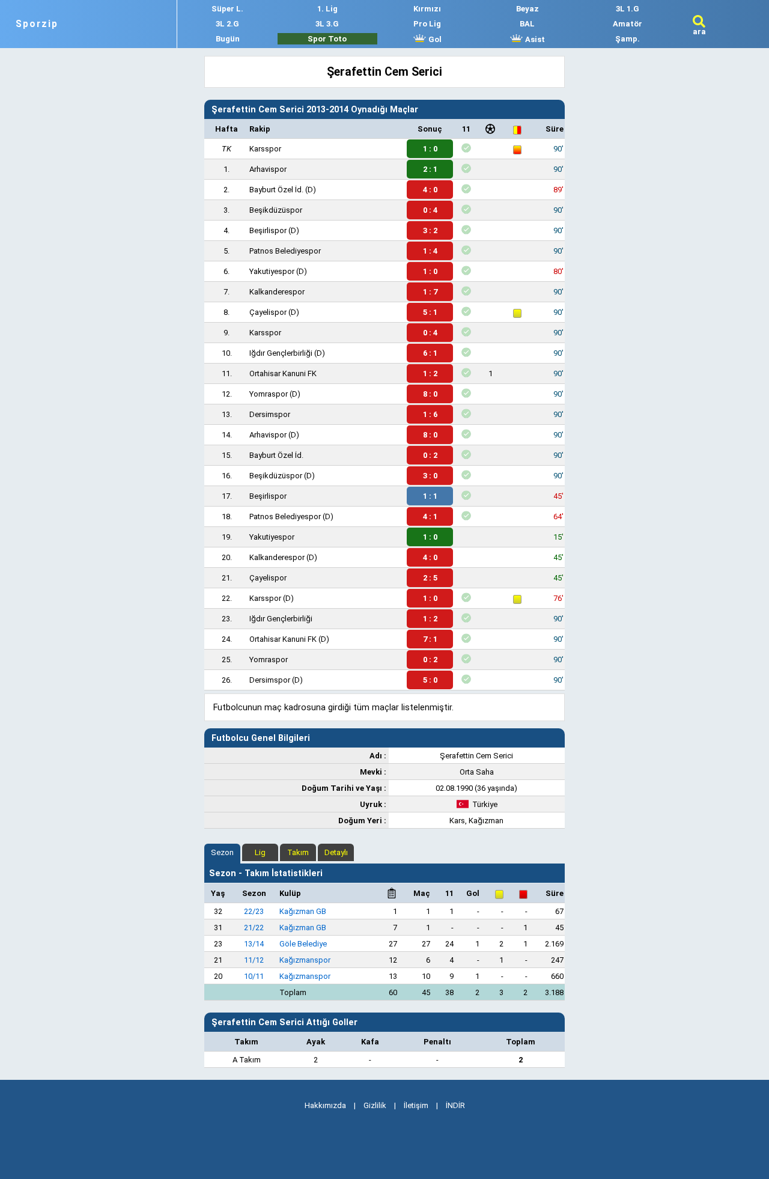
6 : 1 (430, 353)
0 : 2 (430, 455)
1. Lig (327, 8)
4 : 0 (430, 189)
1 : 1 (430, 496)
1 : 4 (430, 250)
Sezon (222, 852)
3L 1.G (627, 8)
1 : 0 (430, 148)
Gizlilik (374, 1105)
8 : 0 (430, 393)
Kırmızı (427, 8)
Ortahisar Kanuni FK (283, 373)
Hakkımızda (325, 1105)
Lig (260, 852)
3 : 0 (430, 475)
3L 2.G (227, 23)
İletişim (416, 1105)
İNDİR (455, 1105)
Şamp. (627, 38)
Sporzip (37, 24)
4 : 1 (430, 516)
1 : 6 (430, 414)
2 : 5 (430, 577)
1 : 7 (430, 291)
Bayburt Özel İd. (276, 189)
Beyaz (527, 8)
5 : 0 (430, 679)
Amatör (627, 23)
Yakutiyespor (271, 271)
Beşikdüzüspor (275, 210)
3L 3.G (327, 23)
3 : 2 (430, 230)
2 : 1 (430, 169)
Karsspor (265, 148)
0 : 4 (430, 210)
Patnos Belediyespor (285, 250)
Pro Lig (427, 23)
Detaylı (336, 852)
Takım (298, 852)
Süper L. (227, 8)
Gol (434, 39)
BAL (527, 23)
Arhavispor (268, 169)
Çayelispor (268, 312)
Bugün (228, 38)
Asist (534, 39)
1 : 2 (430, 373)
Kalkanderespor (277, 291)
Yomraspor (268, 393)
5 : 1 (430, 312)
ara (699, 31)
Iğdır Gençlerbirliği (280, 353)
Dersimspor (269, 414)
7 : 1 (430, 639)
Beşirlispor (268, 230)
